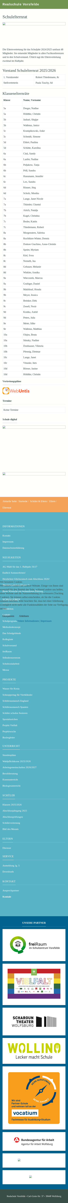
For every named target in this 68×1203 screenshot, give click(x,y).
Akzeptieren (8, 616)
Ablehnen (24, 616)
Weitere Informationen (28, 621)
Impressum (46, 621)
